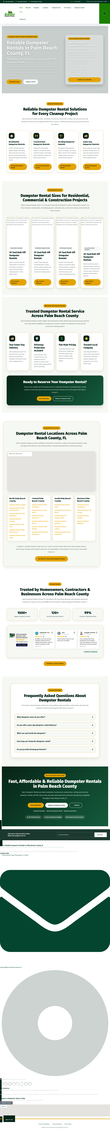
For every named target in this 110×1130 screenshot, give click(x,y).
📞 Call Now (75, 805)
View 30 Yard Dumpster (89, 282)
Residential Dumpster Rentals (17, 166)
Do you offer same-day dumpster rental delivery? (37, 725)
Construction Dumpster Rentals (42, 166)
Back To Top (9, 1119)
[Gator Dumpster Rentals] (9, 13)
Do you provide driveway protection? (31, 749)
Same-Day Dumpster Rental (54, 811)
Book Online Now (44, 398)
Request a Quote (31, 82)
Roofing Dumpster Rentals (65, 166)
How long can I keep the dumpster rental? (34, 741)
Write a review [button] (22, 645)
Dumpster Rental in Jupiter (17, 504)
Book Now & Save (14, 82)
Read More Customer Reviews (55, 663)
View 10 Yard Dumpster (15, 282)
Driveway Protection (39, 811)
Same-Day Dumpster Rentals (91, 166)
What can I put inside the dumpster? (31, 733)
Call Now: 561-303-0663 (84, 79)
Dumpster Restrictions (70, 811)
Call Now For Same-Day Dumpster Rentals (51, 559)
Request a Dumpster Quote (63, 398)
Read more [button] (60, 646)
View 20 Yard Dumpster (64, 282)
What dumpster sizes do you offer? (31, 717)
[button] (99, 640)
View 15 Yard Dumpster (39, 282)
